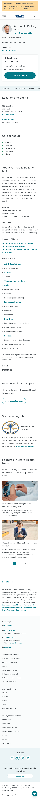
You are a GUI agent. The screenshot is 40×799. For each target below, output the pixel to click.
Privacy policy (7, 795)
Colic (6, 285)
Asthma (7, 273)
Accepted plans (9, 50)
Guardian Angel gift (24, 446)
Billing (4, 666)
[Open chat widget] (34, 793)
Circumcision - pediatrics (15, 281)
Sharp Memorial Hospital (13, 246)
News (4, 701)
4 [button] (25, 563)
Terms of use (20, 795)
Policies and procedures (11, 678)
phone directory (15, 643)
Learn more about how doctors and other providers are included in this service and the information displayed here (19, 607)
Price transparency (9, 670)
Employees (6, 720)
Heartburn (9, 319)
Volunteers (6, 743)
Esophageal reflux (12, 302)
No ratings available (23, 33)
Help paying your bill (10, 674)
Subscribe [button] (20, 776)
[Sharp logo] (20, 16)
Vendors (5, 739)
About (31, 88)
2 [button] (18, 563)
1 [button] (14, 563)
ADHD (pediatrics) (12, 264)
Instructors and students (11, 731)
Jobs (4, 705)
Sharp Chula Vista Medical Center (17, 243)
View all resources (9, 682)
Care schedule (19, 88)
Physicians (6, 723)
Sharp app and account (11, 658)
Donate (5, 697)
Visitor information (9, 662)
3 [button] (21, 563)
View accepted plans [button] (14, 401)
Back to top (7, 582)
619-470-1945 (8, 119)
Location (5, 88)
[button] (4, 16)
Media (4, 735)
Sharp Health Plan (9, 708)
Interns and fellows (9, 727)
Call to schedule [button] (20, 75)
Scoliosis (8, 336)
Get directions (8, 115)
